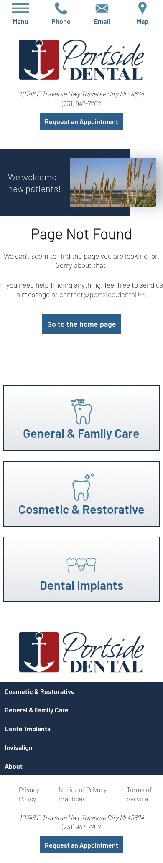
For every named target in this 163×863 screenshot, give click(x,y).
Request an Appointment (81, 121)
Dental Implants (28, 728)
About (14, 766)
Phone (61, 19)
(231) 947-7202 (81, 103)
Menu (20, 19)
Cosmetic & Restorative (40, 691)
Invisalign (19, 747)
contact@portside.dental (98, 294)
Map (142, 19)
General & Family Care (37, 710)
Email (102, 19)
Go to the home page (81, 323)
